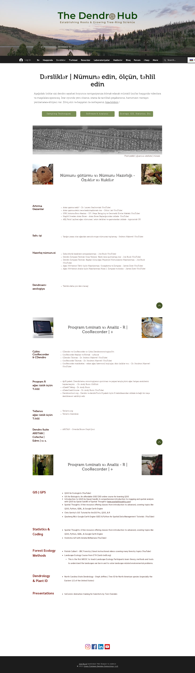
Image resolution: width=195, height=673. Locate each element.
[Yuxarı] (159, 305)
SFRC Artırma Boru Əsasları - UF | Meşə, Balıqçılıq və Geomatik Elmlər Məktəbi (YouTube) (101, 214)
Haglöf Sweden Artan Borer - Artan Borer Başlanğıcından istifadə (91, 216)
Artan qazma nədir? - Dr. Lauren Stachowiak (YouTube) (87, 208)
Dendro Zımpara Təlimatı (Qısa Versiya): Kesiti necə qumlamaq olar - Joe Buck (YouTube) (102, 257)
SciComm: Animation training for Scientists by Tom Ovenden (90, 594)
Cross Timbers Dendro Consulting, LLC (101, 666)
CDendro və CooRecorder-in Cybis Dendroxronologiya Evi (88, 352)
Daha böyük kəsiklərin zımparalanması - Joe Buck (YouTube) (89, 254)
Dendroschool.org (70, 393)
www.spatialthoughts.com (118, 501)
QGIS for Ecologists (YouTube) (77, 493)
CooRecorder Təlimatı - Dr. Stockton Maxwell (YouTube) (87, 361)
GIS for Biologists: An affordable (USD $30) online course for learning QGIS (96, 496)
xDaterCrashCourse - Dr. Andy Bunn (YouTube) (83, 390)
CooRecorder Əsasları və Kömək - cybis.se (80, 355)
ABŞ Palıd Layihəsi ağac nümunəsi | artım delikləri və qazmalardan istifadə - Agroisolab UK (102, 220)
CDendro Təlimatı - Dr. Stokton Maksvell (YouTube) (84, 358)
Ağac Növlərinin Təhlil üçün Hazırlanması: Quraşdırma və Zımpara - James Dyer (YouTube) (103, 266)
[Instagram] (87, 646)
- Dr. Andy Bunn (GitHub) (87, 384)
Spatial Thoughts (72, 504)
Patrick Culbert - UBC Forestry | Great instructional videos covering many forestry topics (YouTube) (107, 551)
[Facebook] (94, 646)
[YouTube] (107, 646)
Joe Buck (83, 664)
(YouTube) (124, 216)
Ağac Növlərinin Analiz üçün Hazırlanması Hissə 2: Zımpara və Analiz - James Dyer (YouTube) (104, 269)
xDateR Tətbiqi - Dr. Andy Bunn (76, 387)
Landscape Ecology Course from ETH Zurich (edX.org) (87, 555)
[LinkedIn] (100, 646)
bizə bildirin (111, 102)
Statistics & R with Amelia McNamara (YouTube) (85, 537)
